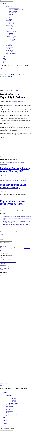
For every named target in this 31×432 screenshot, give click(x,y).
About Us (5, 59)
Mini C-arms (8, 15)
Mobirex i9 (11, 23)
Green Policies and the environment (8, 262)
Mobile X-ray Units (10, 20)
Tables (7, 412)
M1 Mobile (11, 22)
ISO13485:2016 (3, 385)
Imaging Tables (9, 50)
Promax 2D (11, 40)
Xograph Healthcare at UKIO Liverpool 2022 (13, 202)
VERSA (10, 19)
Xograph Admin (13, 101)
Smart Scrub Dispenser (11, 53)
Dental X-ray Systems (11, 36)
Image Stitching (9, 47)
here (19, 134)
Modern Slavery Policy (5, 268)
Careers (4, 61)
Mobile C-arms (9, 6)
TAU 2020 (14, 398)
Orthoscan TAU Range (14, 397)
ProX (10, 44)
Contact (4, 62)
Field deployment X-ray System (13, 414)
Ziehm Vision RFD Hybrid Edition (16, 9)
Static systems (9, 25)
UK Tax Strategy (3, 269)
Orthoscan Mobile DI (13, 403)
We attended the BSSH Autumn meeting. (13, 186)
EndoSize (11, 34)
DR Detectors (9, 45)
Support (4, 56)
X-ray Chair (8, 48)
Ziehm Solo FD (12, 14)
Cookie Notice (3, 263)
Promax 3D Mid (12, 39)
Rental (4, 54)
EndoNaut (11, 33)
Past (3, 137)
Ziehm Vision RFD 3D (14, 8)
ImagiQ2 (11, 51)
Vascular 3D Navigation (11, 31)
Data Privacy (3, 265)
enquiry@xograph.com (5, 68)
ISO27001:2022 (3, 383)
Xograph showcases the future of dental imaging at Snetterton (17, 216)
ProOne (10, 42)
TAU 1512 (14, 401)
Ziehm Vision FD (12, 12)
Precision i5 (11, 28)
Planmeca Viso (12, 37)
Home (4, 3)
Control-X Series (12, 26)
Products (5, 5)
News (4, 58)
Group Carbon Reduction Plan (7, 266)
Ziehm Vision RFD (13, 11)
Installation (20, 101)
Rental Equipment (7, 415)
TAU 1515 (14, 400)
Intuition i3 (11, 30)
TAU (10, 17)
